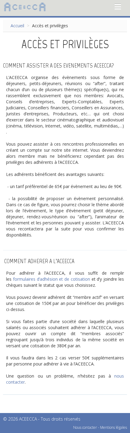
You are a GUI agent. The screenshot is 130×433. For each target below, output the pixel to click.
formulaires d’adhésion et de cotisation (51, 279)
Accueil (17, 25)
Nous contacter (85, 427)
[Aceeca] (25, 6)
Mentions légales (113, 427)
